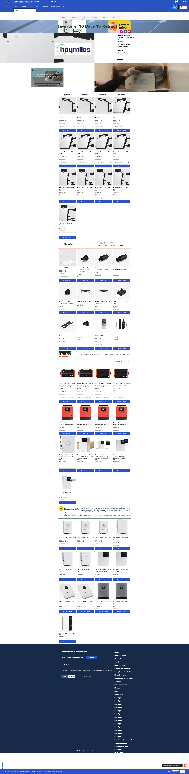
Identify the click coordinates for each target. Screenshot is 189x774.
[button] (55, 6)
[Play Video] (47, 80)
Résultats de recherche (123, 740)
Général (117, 659)
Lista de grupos (120, 685)
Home (116, 652)
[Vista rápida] (67, 105)
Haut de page (2, 766)
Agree (182, 771)
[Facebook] (181, 1)
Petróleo (27, 1)
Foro (116, 691)
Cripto (38, 1)
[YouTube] (183, 1)
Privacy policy (59, 771)
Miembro (117, 688)
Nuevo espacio (27, 2)
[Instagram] (121, 31)
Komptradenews (121, 675)
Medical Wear (119, 753)
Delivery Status (62, 123)
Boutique (118, 698)
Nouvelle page (120, 655)
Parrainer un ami (121, 746)
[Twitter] (64, 664)
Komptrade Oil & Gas (123, 672)
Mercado (21, 1)
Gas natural (33, 1)
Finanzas (16, 1)
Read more (120, 41)
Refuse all (175, 771)
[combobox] (67, 126)
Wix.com (94, 750)
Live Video (118, 694)
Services (117, 662)
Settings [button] (169, 771)
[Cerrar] (187, 771)
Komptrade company (122, 668)
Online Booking (120, 743)
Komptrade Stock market (124, 678)
